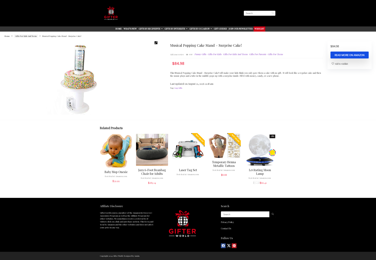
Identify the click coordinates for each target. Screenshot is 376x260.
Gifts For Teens (275, 54)
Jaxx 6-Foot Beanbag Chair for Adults (152, 172)
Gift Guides (220, 28)
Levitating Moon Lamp (260, 172)
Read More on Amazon (350, 55)
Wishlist (259, 28)
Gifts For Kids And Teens (26, 36)
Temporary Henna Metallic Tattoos (224, 164)
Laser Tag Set (188, 170)
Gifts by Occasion (199, 28)
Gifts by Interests (174, 28)
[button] (156, 42)
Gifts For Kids (214, 54)
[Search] (272, 13)
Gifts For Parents (257, 54)
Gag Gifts (178, 88)
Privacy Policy (227, 222)
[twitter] (228, 245)
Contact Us (226, 228)
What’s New (130, 28)
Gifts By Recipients (149, 28)
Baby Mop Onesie (116, 172)
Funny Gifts (200, 54)
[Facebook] (223, 245)
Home (118, 28)
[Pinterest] (234, 245)
